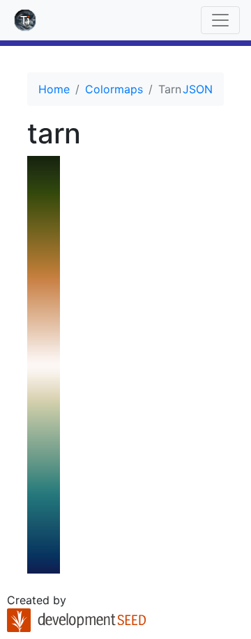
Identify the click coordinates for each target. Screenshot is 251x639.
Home (54, 89)
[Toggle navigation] (220, 20)
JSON (198, 89)
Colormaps (114, 89)
